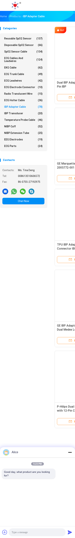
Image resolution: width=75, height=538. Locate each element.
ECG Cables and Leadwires (23, 59)
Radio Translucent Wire (23, 93)
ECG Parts (23, 146)
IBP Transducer (23, 113)
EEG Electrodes (23, 139)
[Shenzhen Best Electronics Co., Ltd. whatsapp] (14, 191)
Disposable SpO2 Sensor (23, 45)
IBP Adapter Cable (23, 106)
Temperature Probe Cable (23, 119)
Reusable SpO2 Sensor (23, 38)
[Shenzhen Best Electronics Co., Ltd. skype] (31, 191)
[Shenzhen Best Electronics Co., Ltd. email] (5, 191)
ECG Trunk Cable (23, 74)
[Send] (70, 532)
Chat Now (23, 201)
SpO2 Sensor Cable (23, 51)
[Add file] (4, 532)
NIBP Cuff (23, 126)
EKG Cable (23, 67)
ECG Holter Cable (23, 100)
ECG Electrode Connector (23, 87)
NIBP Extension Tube (23, 133)
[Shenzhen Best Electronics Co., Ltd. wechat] (23, 191)
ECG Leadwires (23, 80)
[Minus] (70, 452)
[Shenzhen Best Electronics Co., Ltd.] (16, 5)
